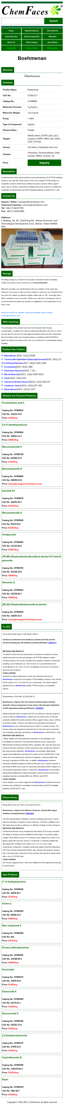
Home (11, 31)
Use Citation (53, 42)
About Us (11, 42)
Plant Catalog (31, 42)
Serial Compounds (31, 36)
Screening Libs (11, 36)
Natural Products (32, 31)
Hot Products (52, 31)
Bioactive (52, 36)
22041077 (52, 643)
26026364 (29, 813)
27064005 (39, 708)
